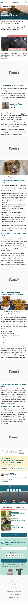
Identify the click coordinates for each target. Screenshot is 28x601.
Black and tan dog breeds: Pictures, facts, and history (18, 521)
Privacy (14, 587)
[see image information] (26, 6)
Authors (14, 581)
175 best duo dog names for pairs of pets (18, 528)
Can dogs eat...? (21, 21)
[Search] (6, 1)
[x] (11, 489)
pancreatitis (11, 219)
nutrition (21, 452)
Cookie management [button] (14, 595)
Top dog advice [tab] (7, 507)
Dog (9, 555)
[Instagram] (14, 489)
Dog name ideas (14, 525)
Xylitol (22, 113)
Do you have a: (14, 552)
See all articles (14, 535)
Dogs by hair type (15, 511)
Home (3, 21)
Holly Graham (10, 18)
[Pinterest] (20, 489)
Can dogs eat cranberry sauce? (11, 465)
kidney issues (22, 208)
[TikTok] (17, 489)
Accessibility (14, 598)
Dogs (7, 21)
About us (14, 578)
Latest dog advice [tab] (20, 507)
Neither (21, 555)
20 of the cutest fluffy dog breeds (18, 514)
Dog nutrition (13, 21)
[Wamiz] (16, 2)
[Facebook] (8, 489)
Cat (16, 555)
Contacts (14, 584)
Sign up (14, 561)
